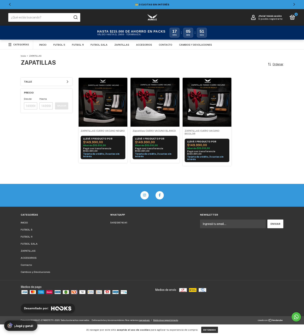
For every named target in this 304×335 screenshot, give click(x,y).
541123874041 (118, 222)
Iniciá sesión (274, 16)
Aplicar (61, 106)
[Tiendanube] (270, 320)
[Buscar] (75, 17)
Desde (28, 98)
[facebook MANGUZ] (160, 195)
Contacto (165, 44)
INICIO (43, 44)
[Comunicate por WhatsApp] (296, 317)
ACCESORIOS (144, 44)
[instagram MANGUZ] (144, 195)
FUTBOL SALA (99, 44)
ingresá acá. (144, 320)
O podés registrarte (270, 18)
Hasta (43, 98)
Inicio (23, 56)
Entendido (209, 330)
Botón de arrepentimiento (165, 320)
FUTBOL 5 (59, 44)
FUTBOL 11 (78, 44)
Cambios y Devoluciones (195, 44)
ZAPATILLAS (121, 44)
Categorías (21, 44)
